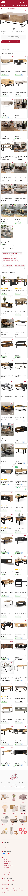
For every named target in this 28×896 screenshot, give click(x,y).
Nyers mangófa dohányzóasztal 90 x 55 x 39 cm (12, 592)
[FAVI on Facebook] (4, 853)
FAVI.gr (21, 890)
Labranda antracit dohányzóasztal (9, 460)
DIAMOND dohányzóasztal (7, 481)
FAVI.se (8, 890)
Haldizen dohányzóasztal (7, 438)
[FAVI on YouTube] (9, 853)
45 (12, 297)
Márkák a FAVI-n (7, 863)
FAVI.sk (8, 888)
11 (12, 445)
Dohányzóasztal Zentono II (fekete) (9, 177)
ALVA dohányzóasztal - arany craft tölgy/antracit (12, 507)
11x (7, 288)
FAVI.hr (20, 888)
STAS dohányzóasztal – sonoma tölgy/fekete (12, 613)
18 (25, 275)
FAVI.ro (16, 888)
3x (7, 479)
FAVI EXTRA (6, 870)
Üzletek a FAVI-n (7, 861)
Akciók (23, 836)
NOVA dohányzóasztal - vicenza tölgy (10, 71)
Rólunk (5, 859)
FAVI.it (3, 890)
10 (25, 641)
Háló (23, 824)
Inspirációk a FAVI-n (8, 865)
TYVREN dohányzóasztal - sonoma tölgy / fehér (12, 219)
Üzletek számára (7, 869)
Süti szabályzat (7, 874)
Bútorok (3, 5)
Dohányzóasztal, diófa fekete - (8, 417)
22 (12, 275)
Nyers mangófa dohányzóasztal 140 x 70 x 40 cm (12, 762)
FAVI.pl (12, 888)
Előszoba (14, 836)
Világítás (5, 813)
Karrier (5, 847)
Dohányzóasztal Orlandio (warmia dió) (10, 135)
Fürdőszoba (5, 824)
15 (25, 466)
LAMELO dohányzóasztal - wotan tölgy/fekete (12, 698)
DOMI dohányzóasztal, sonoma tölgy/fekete (11, 290)
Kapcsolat (5, 845)
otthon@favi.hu (8, 843)
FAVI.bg (17, 890)
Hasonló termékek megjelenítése (10, 41)
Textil (13, 5)
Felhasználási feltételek (8, 872)
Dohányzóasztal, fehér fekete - (8, 677)
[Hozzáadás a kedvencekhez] (12, 57)
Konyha (23, 813)
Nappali (14, 824)
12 (12, 641)
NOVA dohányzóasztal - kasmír (8, 113)
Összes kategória (21, 5)
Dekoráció (8, 5)
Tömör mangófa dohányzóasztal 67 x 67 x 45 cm (12, 92)
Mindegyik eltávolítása (8, 786)
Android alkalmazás (9, 880)
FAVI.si (3, 892)
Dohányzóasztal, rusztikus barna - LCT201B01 (12, 354)
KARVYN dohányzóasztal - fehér (8, 241)
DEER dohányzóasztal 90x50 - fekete (10, 634)
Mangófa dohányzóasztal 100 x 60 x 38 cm (11, 550)
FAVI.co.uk (12, 890)
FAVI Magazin (6, 867)
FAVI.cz (4, 888)
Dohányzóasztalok (11, 8)
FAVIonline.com (5, 884)
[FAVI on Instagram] (6, 853)
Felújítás (14, 813)
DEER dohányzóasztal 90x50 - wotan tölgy (11, 528)
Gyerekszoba (5, 836)
